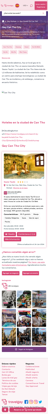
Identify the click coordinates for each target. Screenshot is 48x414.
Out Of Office (8, 372)
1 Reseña (11, 234)
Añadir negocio (32, 372)
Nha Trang (23, 52)
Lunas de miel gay (9, 378)
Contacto (6, 369)
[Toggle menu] (2, 5)
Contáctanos (24, 234)
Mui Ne (13, 52)
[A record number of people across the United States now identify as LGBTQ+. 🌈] (24, 318)
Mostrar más (6, 58)
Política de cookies (10, 383)
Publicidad (30, 369)
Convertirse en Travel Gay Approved (35, 384)
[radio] (18, 182)
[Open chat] (31, 5)
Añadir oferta (31, 378)
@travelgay (13, 286)
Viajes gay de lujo (9, 386)
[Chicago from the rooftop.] (39, 336)
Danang (18, 47)
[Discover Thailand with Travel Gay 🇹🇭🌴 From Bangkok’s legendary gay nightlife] (24, 299)
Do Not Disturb (8, 389)
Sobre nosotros (8, 366)
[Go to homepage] (9, 6)
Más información (12, 239)
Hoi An (5, 52)
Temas (4, 394)
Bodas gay (6, 375)
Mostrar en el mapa (20, 188)
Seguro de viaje (8, 392)
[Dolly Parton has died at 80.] (9, 299)
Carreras (29, 380)
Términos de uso (9, 380)
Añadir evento (32, 375)
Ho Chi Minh (36, 47)
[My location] (5, 409)
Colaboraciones (32, 366)
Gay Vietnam (11, 21)
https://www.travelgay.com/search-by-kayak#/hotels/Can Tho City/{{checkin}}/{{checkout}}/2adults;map (20, 137)
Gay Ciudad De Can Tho (29, 21)
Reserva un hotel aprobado (27, 410)
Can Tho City (7, 47)
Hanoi (26, 47)
